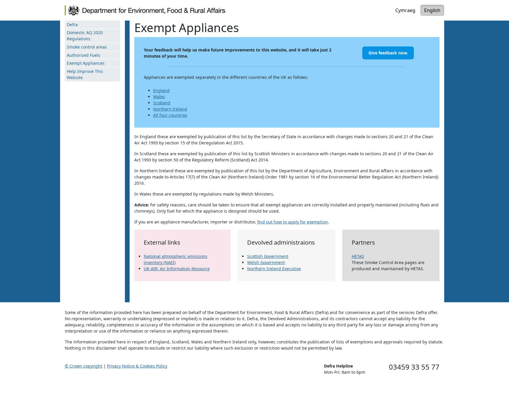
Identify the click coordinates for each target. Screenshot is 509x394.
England (161, 90)
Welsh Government (266, 262)
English (432, 10)
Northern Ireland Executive (274, 268)
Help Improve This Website (85, 74)
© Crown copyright (83, 366)
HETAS (358, 256)
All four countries (170, 115)
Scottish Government (267, 256)
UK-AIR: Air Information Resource (177, 268)
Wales (159, 96)
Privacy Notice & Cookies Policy (137, 366)
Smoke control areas (87, 47)
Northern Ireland (170, 109)
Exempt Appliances (86, 63)
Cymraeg (405, 10)
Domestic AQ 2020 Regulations (85, 35)
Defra (72, 24)
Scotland (161, 103)
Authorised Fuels (83, 55)
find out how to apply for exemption (292, 222)
